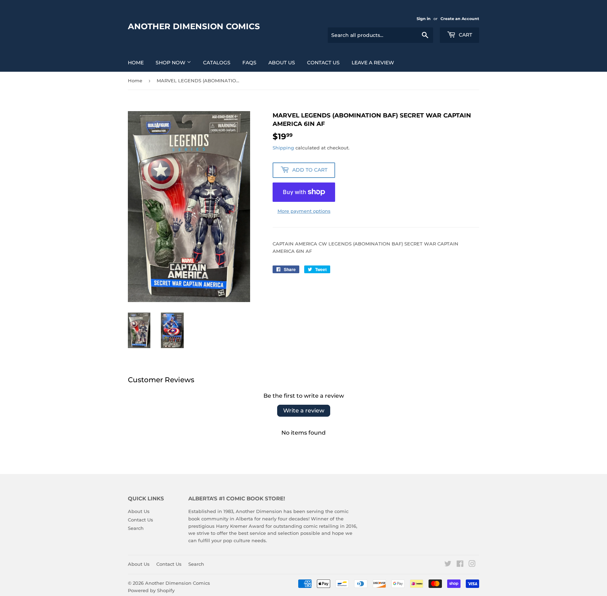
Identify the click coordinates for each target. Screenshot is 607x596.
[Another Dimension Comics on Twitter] (447, 565)
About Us (281, 62)
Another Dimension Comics (194, 26)
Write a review (303, 410)
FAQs (249, 62)
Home (136, 62)
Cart (464, 35)
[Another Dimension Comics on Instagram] (472, 565)
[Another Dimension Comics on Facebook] (460, 565)
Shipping (283, 147)
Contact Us (323, 62)
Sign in (424, 18)
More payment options (304, 211)
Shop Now (171, 62)
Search (136, 528)
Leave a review (373, 62)
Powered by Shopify (151, 590)
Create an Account (459, 18)
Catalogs (216, 62)
